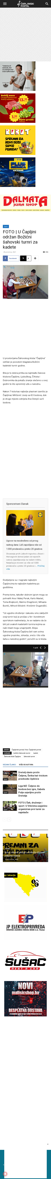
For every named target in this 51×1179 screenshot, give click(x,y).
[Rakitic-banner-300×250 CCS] (17, 90)
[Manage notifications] (5, 1174)
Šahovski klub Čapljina (12, 756)
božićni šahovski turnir (21, 753)
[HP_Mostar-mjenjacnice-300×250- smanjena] (25, 901)
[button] (4, 4)
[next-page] (9, 819)
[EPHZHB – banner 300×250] (25, 939)
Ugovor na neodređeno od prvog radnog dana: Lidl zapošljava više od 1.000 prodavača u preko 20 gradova (24, 544)
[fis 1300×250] (17, 172)
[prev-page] (4, 819)
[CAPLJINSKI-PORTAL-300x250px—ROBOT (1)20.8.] (17, 154)
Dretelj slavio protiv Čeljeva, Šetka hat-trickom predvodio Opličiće (32, 775)
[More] (35, 258)
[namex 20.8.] (17, 122)
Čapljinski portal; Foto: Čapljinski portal (26, 750)
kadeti (35, 753)
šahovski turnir (29, 756)
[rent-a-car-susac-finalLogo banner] (25, 977)
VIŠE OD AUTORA (26, 765)
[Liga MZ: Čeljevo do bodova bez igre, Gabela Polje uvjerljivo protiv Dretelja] (10, 789)
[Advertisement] (25, 34)
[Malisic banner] (25, 1015)
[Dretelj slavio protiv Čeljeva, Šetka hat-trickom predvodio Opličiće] (10, 776)
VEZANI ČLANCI (9, 765)
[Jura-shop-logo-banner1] (25, 211)
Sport (6, 226)
